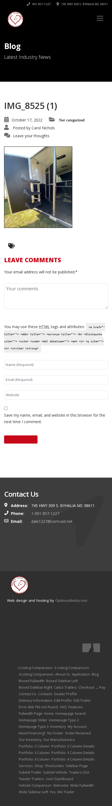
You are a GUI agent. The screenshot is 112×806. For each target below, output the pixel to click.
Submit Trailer (30, 772)
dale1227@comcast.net (52, 521)
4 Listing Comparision (36, 674)
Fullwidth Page (30, 713)
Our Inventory (30, 739)
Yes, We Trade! (62, 791)
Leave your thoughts (31, 135)
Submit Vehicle (55, 772)
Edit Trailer (82, 700)
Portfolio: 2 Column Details (73, 746)
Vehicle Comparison (35, 785)
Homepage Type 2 (64, 720)
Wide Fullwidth (82, 785)
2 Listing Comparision (35, 667)
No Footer (55, 733)
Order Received (78, 733)
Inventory (58, 726)
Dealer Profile (65, 693)
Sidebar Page (77, 765)
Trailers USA (79, 772)
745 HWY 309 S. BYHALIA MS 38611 (84, 4)
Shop (39, 765)
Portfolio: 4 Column (34, 759)
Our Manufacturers (59, 739)
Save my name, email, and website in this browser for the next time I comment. (54, 418)
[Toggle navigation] (100, 18)
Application (81, 674)
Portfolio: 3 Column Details (73, 752)
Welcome (61, 785)
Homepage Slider (33, 720)
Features (75, 706)
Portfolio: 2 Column (34, 746)
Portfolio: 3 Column (34, 752)
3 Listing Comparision (71, 667)
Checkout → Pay (92, 687)
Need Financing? (32, 733)
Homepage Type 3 (34, 726)
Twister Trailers (31, 778)
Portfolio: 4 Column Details (73, 759)
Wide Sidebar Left (33, 791)
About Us (62, 674)
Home (49, 713)
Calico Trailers (65, 687)
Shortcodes (54, 765)
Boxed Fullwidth (32, 680)
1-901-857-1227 (45, 513)
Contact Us (27, 693)
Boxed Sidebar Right (35, 687)
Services (26, 765)
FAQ (63, 706)
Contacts (45, 693)
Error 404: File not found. (38, 706)
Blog (95, 674)
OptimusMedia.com (71, 600)
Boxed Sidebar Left (62, 680)
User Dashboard (59, 778)
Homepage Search (70, 713)
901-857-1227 (41, 4)
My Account (77, 726)
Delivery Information (35, 700)
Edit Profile (63, 700)
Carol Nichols (43, 127)
